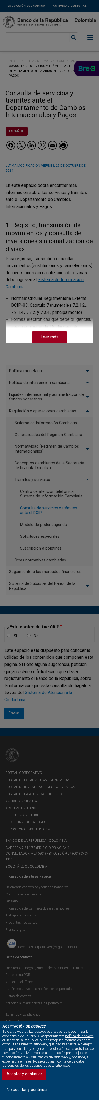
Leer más (49, 337)
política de (79, 1036)
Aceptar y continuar (24, 1074)
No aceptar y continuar (27, 1089)
